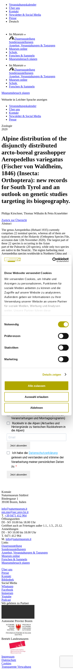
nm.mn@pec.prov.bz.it (14, 512)
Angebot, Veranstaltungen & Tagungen (32, 45)
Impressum (7, 656)
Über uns (14, 8)
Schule (13, 52)
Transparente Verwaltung (16, 666)
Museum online (18, 48)
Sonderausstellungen (21, 42)
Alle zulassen (36, 385)
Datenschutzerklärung (43, 453)
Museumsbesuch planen (23, 59)
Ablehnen (36, 407)
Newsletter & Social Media (25, 14)
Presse (12, 18)
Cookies (6, 663)
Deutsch (14, 21)
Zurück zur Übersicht (14, 220)
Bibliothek (7, 579)
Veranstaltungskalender (22, 4)
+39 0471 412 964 (16, 515)
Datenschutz (8, 660)
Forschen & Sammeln (22, 55)
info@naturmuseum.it (14, 508)
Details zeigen (51, 374)
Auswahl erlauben (36, 396)
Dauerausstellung (25, 38)
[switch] (63, 336)
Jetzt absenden (18, 445)
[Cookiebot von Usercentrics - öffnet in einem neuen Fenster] (52, 259)
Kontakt (14, 11)
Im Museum (16, 34)
